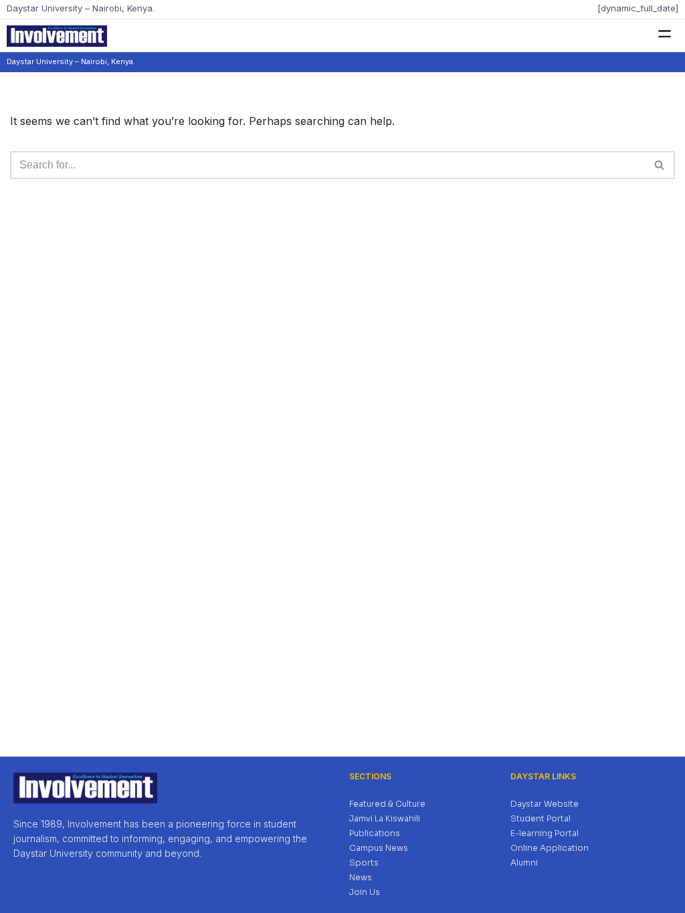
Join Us (364, 892)
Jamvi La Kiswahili (384, 818)
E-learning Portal (544, 833)
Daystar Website (544, 804)
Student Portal (540, 818)
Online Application (549, 848)
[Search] (660, 165)
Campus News (378, 848)
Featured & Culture (387, 804)
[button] (665, 34)
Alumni (524, 863)
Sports (364, 863)
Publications (374, 833)
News (360, 877)
